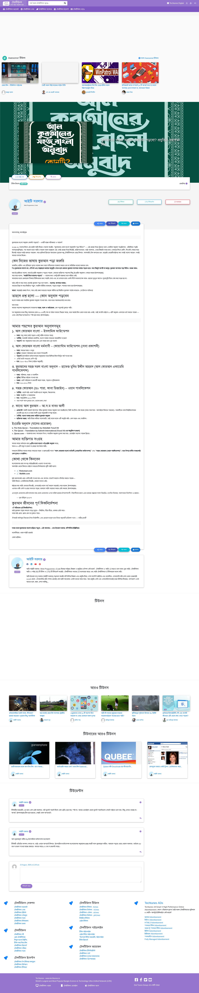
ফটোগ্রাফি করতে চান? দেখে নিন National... (72, 766)
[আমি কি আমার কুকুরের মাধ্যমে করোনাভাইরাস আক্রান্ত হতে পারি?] (115, 703)
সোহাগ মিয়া (129, 92)
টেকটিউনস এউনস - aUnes (89, 912)
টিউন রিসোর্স (83, 940)
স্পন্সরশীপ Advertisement (154, 936)
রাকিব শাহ (77, 720)
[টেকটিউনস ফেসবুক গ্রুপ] (141, 980)
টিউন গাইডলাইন (85, 931)
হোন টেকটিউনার (19, 937)
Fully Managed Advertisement (157, 939)
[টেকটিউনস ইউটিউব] (150, 980)
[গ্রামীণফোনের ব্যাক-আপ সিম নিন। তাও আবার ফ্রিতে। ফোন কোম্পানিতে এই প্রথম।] (29, 753)
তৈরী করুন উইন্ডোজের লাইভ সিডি (54, 85)
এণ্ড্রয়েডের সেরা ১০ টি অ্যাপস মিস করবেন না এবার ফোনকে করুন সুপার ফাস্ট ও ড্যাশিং (82, 716)
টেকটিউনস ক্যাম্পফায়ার (87, 959)
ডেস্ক (28, 9)
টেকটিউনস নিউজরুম (21, 921)
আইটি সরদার (33, 201)
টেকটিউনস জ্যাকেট (20, 907)
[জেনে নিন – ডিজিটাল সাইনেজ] (20, 72)
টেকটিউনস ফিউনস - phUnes (89, 915)
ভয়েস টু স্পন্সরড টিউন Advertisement (158, 928)
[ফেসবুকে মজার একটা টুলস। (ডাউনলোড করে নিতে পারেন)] (167, 753)
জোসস (136, 223)
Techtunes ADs (154, 903)
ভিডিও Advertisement (153, 920)
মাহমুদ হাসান (9, 92)
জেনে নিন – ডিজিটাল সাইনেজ (12, 85)
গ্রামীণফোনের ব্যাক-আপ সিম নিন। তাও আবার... (27, 766)
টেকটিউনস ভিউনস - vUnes (89, 910)
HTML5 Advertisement (154, 923)
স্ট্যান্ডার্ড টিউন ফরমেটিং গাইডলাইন (91, 937)
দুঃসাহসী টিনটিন (90, 92)
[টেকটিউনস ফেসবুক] (136, 980)
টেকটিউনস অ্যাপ (93, 986)
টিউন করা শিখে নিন (20, 943)
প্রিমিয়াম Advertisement (153, 934)
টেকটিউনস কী (19, 934)
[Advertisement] (99, 38)
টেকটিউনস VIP (84, 953)
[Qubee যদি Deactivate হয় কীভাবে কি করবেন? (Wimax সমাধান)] (121, 753)
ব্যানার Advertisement (153, 917)
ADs (79, 9)
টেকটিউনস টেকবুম (20, 915)
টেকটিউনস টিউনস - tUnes (88, 907)
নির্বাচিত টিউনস (84, 918)
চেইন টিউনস (83, 921)
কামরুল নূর (47, 720)
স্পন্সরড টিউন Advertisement (155, 925)
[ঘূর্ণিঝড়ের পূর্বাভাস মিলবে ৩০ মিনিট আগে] (145, 703)
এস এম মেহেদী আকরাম (52, 92)
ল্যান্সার (45, 9)
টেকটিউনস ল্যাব (19, 918)
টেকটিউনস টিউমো (20, 967)
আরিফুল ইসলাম (109, 720)
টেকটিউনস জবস (20, 923)
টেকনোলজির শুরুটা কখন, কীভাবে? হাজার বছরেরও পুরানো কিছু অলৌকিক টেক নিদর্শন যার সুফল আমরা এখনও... (22, 716)
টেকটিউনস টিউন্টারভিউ (87, 950)
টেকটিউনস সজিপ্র (20, 948)
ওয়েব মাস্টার (139, 720)
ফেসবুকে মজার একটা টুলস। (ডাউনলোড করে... (165, 766)
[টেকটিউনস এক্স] (145, 980)
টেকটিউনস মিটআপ (20, 964)
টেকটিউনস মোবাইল (70, 986)
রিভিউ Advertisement (153, 931)
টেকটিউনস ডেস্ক (19, 910)
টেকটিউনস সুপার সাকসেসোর (89, 956)
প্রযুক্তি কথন (24, 184)
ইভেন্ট (62, 9)
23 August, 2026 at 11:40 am (29, 865)
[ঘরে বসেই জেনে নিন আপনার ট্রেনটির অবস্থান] (53, 703)
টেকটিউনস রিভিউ (20, 912)
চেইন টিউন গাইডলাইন (87, 934)
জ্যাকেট (12, 9)
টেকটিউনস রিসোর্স (20, 945)
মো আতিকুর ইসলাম (172, 720)
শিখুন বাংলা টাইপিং (20, 940)
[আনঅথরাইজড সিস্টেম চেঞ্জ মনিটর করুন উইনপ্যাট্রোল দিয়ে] (100, 72)
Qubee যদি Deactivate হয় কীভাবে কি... (117, 766)
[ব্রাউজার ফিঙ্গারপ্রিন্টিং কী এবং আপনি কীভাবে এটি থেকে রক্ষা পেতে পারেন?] (176, 703)
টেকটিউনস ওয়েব (45, 986)
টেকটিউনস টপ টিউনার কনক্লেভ (24, 962)
